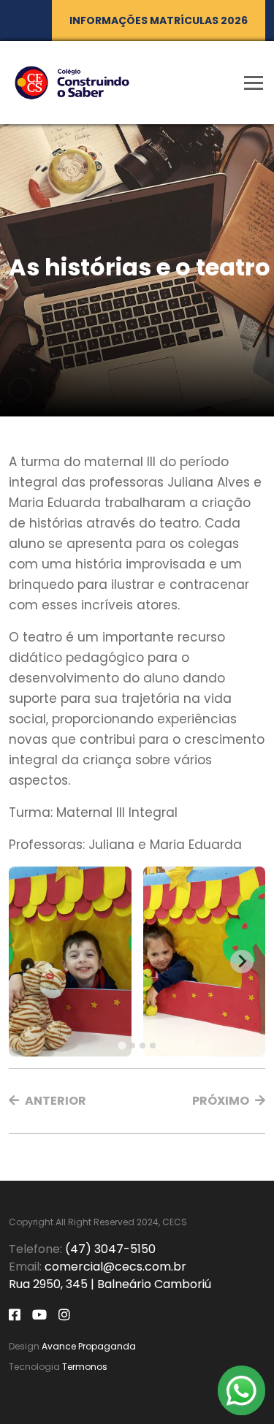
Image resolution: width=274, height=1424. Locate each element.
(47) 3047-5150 (110, 1249)
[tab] (122, 1045)
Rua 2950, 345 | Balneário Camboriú (110, 1284)
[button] (47, 1101)
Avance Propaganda (89, 1346)
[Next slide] (242, 961)
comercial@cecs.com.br (115, 1266)
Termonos (84, 1366)
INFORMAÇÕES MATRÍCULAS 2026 (158, 20)
